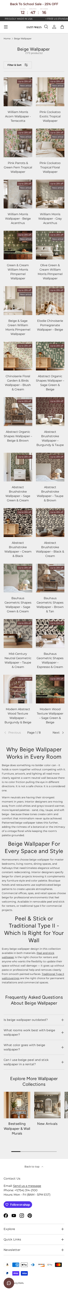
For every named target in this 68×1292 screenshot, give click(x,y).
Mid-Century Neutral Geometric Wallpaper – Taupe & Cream (18, 660)
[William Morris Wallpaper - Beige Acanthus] (18, 194)
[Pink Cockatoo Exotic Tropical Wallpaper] (50, 91)
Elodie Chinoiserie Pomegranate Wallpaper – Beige (50, 325)
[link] (14, 732)
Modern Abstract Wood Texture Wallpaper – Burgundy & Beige (18, 715)
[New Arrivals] (47, 1105)
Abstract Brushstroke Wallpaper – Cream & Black (18, 549)
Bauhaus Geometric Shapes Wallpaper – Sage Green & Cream (18, 604)
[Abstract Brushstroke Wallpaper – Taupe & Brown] (50, 467)
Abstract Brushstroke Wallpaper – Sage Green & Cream (17, 493)
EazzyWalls (18, 1283)
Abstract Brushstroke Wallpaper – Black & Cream (50, 549)
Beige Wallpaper (23, 38)
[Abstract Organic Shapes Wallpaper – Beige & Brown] (18, 411)
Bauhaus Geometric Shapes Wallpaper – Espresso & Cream (50, 660)
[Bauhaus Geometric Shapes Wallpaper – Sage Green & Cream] (18, 578)
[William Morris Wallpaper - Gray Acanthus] (50, 194)
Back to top (32, 1166)
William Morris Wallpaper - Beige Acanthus (18, 218)
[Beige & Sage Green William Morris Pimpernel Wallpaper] (18, 300)
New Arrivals (47, 1124)
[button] (62, 27)
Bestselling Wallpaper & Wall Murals (17, 1128)
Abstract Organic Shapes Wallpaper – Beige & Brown (18, 436)
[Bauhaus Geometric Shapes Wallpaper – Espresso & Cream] (50, 633)
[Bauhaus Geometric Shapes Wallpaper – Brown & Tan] (50, 578)
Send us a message (27, 1186)
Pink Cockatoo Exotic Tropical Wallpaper (50, 116)
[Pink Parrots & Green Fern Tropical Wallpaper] (18, 143)
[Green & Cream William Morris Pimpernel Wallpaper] (18, 245)
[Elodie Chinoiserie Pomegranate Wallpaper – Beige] (50, 300)
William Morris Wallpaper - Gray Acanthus (50, 218)
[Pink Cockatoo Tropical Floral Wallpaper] (50, 143)
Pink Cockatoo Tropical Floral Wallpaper (50, 167)
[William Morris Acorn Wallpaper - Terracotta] (18, 91)
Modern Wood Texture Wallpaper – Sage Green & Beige (50, 715)
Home (7, 38)
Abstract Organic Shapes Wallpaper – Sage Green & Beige (50, 382)
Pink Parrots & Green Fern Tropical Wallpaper (18, 167)
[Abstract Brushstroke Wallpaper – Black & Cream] (50, 522)
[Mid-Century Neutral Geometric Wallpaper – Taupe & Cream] (18, 633)
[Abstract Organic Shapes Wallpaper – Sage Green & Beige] (50, 356)
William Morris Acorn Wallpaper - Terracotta (18, 116)
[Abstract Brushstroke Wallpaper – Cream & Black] (18, 522)
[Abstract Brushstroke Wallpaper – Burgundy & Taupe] (50, 411)
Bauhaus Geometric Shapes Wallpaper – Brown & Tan (50, 604)
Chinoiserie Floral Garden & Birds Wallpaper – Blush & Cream (18, 382)
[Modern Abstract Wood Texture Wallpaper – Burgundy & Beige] (18, 689)
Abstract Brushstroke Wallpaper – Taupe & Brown (50, 493)
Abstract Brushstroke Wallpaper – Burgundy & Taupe (50, 438)
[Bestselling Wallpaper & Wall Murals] (17, 1105)
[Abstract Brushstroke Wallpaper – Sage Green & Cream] (18, 467)
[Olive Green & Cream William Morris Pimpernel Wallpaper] (50, 245)
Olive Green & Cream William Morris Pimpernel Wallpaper (50, 271)
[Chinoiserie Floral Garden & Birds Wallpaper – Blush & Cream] (18, 356)
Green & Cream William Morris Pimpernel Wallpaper (18, 271)
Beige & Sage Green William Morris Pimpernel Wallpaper (17, 327)
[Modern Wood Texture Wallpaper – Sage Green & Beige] (50, 689)
